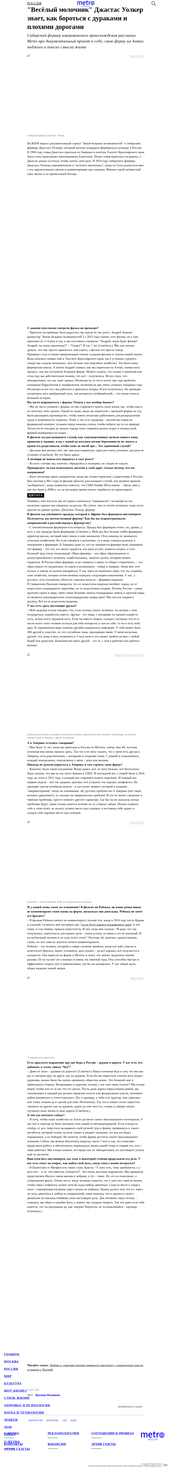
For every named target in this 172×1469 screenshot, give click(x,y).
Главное (12, 1354)
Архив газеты (17, 1449)
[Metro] (86, 3)
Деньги (11, 1419)
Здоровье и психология (27, 1405)
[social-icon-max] (27, 1462)
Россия (11, 1369)
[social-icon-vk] (6, 1462)
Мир (8, 1376)
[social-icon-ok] (20, 1462)
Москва (11, 1361)
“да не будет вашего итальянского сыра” (106, 924)
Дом (8, 1427)
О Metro (12, 1441)
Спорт (10, 1434)
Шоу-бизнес (15, 1390)
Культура (13, 1383)
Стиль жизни (16, 1398)
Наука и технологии (24, 1412)
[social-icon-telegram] (13, 1462)
